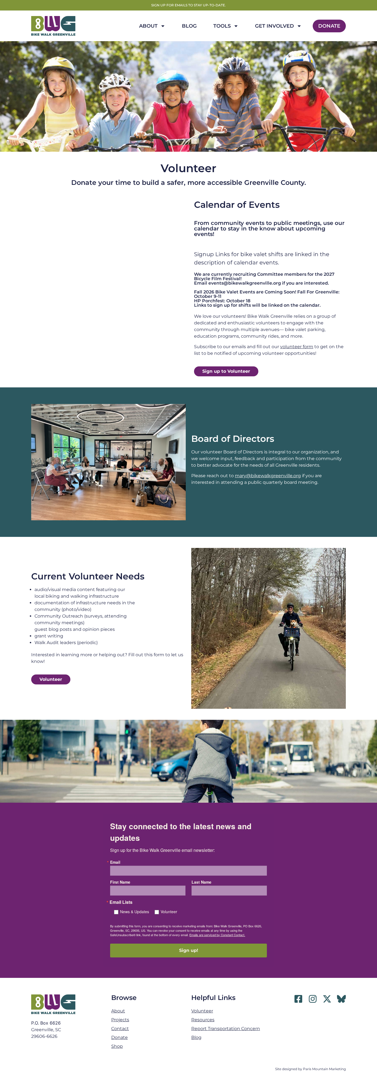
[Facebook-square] (298, 998)
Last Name (201, 882)
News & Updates (134, 911)
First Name (120, 882)
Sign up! (188, 950)
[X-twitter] (327, 998)
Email (115, 862)
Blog (189, 26)
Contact (120, 1028)
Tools (222, 26)
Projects (120, 1019)
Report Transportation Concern (225, 1028)
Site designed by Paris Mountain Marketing (310, 1069)
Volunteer (169, 911)
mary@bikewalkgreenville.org (268, 475)
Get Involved (274, 26)
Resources (202, 1019)
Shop (117, 1046)
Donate (329, 26)
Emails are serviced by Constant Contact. (217, 935)
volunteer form (296, 346)
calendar (206, 228)
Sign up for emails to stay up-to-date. (188, 5)
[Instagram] (312, 998)
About (148, 26)
